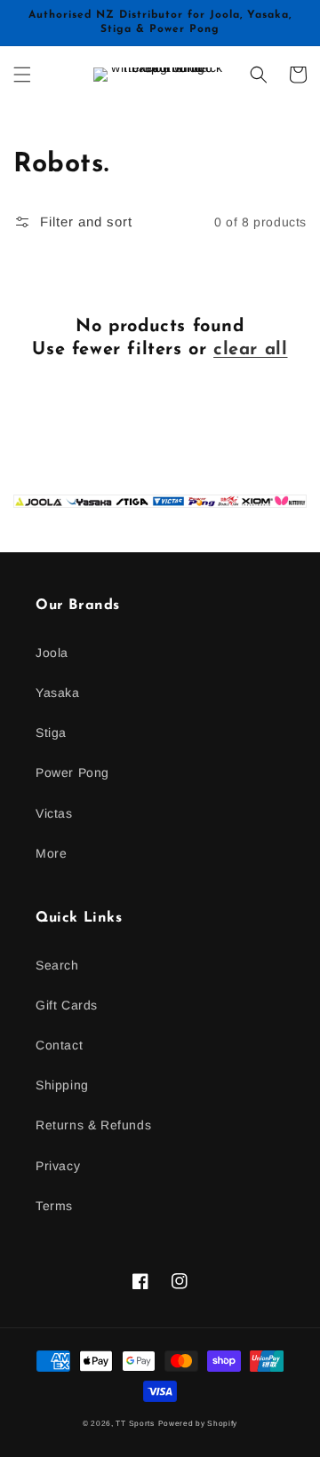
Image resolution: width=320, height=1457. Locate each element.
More (51, 853)
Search (57, 965)
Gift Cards (67, 1005)
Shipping (62, 1085)
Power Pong (72, 772)
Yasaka (58, 692)
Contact (59, 1045)
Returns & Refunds (93, 1125)
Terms (54, 1206)
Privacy (58, 1166)
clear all (250, 350)
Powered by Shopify (198, 1423)
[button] (22, 74)
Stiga (51, 732)
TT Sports (135, 1423)
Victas (54, 813)
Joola (52, 652)
